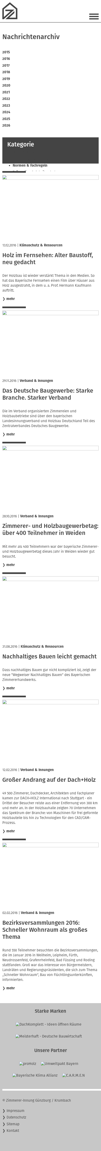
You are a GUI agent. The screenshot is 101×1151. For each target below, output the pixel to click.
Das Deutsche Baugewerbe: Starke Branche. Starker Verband (47, 394)
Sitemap (13, 1124)
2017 (6, 65)
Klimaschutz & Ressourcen (40, 245)
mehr (10, 299)
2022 (6, 99)
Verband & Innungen (36, 381)
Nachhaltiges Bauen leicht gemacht (49, 656)
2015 (6, 52)
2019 (6, 79)
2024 (6, 112)
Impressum (15, 1111)
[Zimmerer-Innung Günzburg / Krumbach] (11, 18)
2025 (6, 119)
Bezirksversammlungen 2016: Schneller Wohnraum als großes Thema (44, 929)
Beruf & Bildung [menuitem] (25, 152)
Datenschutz (16, 1117)
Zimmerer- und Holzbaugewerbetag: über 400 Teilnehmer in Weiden (50, 530)
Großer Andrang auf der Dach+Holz (49, 779)
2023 (6, 105)
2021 (6, 92)
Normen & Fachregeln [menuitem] (30, 165)
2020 (6, 85)
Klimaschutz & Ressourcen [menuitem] (34, 159)
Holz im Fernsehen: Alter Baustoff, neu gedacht (47, 259)
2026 (6, 125)
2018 (6, 72)
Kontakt (13, 1131)
